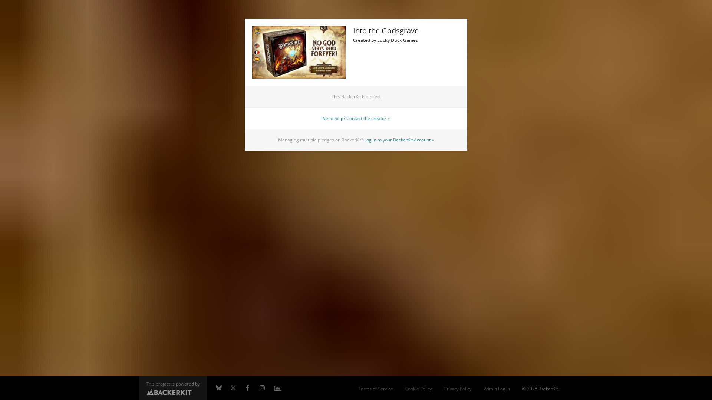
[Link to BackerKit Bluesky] (219, 388)
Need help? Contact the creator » (356, 118)
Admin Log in (497, 389)
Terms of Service (376, 389)
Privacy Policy (458, 389)
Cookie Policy (418, 389)
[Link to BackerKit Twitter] (233, 388)
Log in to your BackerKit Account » (399, 140)
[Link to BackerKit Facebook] (248, 388)
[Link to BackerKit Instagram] (262, 388)
